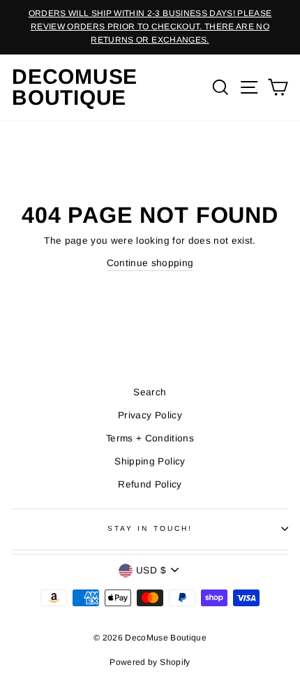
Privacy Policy (150, 415)
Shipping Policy (149, 461)
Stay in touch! (150, 528)
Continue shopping (150, 263)
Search (149, 392)
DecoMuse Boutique (74, 87)
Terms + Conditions (150, 438)
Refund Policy (149, 484)
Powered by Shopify (150, 662)
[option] (150, 27)
